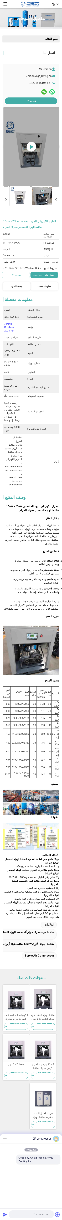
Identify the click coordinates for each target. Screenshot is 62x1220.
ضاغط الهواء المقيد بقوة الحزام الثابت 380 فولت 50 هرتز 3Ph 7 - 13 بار (43, 1017)
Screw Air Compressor (39, 955)
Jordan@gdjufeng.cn (39, 76)
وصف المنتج (16, 286)
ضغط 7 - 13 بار (16, 1064)
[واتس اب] (52, 92)
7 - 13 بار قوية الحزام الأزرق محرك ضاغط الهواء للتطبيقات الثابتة (43, 1066)
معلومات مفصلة (44, 286)
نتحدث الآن (31, 101)
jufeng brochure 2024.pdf (9, 327)
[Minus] (5, 1139)
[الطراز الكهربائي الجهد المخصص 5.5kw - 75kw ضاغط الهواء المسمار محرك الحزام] (31, 146)
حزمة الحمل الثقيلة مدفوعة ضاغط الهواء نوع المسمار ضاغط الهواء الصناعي (43, 1115)
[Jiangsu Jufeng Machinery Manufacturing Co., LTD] (29, 4)
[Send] (5, 1214)
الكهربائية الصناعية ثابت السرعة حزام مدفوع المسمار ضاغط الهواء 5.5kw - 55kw (16, 1017)
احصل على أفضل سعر (43, 275)
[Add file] (57, 1214)
